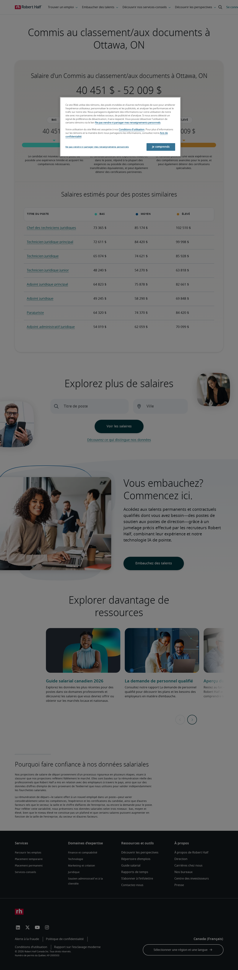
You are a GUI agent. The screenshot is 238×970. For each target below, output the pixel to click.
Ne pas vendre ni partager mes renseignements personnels (127, 123)
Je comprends (161, 147)
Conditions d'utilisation (131, 129)
